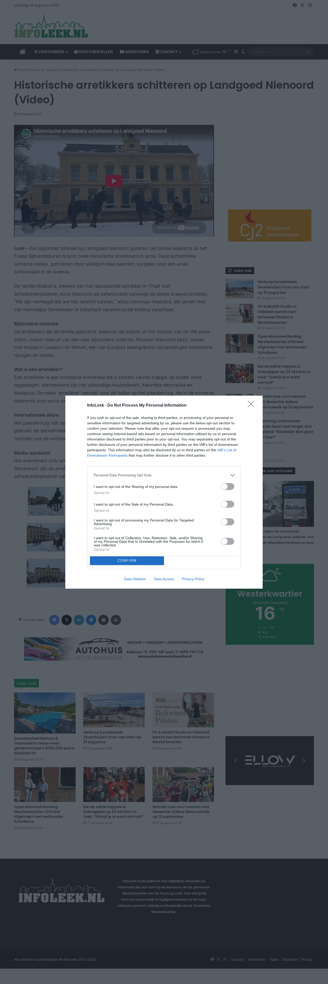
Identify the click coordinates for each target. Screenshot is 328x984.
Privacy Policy (193, 579)
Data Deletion (135, 579)
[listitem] (164, 475)
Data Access (164, 579)
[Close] (253, 405)
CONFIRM (127, 561)
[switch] (227, 486)
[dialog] (164, 492)
